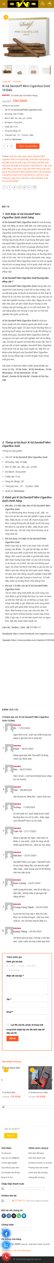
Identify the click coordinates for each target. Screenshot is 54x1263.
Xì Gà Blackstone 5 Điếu (38, 1092)
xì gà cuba (16, 169)
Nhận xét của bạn (15, 976)
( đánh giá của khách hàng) (24, 95)
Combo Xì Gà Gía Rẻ (19, 376)
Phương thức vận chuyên (38, 1167)
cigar (24, 156)
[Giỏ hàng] (49, 4)
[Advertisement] (27, 411)
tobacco (38, 166)
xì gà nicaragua (36, 178)
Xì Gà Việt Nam (12, 181)
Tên (9, 999)
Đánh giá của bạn (14, 961)
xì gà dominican (44, 172)
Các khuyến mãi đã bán (10, 1172)
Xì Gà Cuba (21, 369)
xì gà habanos (29, 175)
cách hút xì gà (15, 156)
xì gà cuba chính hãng (31, 169)
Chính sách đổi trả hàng (37, 1172)
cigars (29, 156)
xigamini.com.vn (33, 1259)
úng (15, 1158)
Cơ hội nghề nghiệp (9, 1163)
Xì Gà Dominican (22, 372)
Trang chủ (6, 81)
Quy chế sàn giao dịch (10, 1167)
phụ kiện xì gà (8, 162)
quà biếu (40, 162)
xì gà (45, 166)
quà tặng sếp (12, 166)
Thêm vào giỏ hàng (28, 146)
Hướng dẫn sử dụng (36, 1177)
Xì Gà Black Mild (8, 1092)
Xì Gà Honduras (36, 369)
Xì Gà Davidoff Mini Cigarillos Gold (22, 172)
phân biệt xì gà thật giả (39, 159)
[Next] (47, 38)
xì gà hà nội (17, 175)
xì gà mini (15, 178)
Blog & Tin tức (7, 1177)
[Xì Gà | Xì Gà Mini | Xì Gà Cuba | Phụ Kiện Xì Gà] (22, 4)
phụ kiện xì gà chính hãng (25, 162)
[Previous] (6, 38)
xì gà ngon (24, 178)
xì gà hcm (39, 175)
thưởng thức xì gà (26, 166)
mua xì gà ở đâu (22, 159)
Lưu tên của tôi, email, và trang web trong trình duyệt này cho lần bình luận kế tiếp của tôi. (25, 1029)
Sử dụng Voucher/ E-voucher (40, 1163)
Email (10, 1012)
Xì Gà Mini (17, 81)
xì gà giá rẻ (6, 175)
